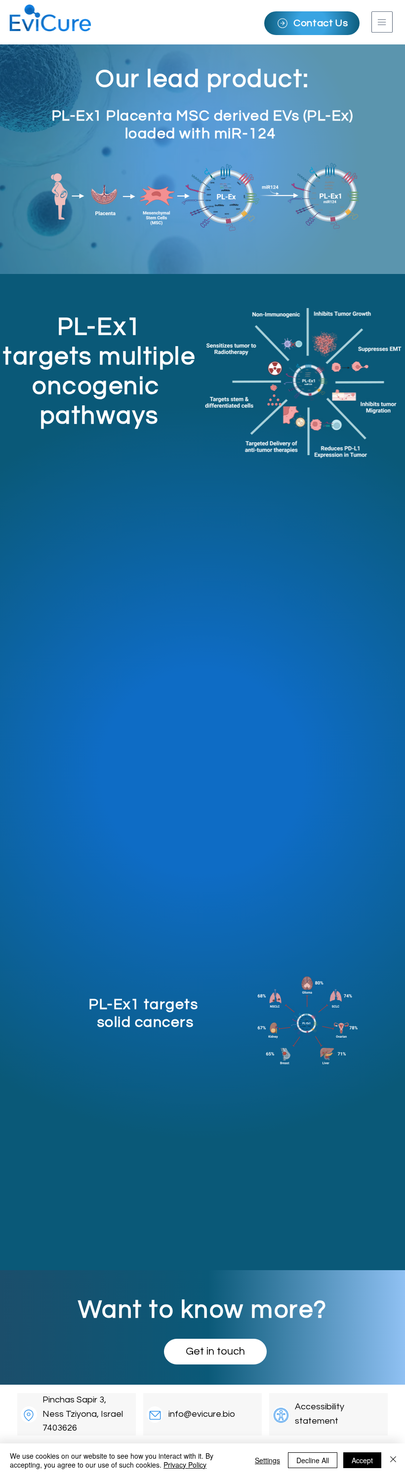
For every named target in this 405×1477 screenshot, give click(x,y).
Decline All (312, 1460)
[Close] (393, 1460)
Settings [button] (267, 1460)
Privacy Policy (184, 1465)
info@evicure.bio (201, 1414)
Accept (362, 1460)
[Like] (29, 1414)
